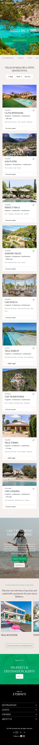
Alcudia (7, 348)
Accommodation (8, 58)
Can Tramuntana (14, 396)
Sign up (19, 676)
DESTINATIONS (9, 705)
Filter (18, 77)
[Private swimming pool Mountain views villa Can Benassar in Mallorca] (19, 96)
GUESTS (5, 709)
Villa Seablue (12, 350)
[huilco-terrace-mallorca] (19, 285)
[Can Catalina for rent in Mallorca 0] (19, 474)
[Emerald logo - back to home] (10, 2)
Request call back (19, 559)
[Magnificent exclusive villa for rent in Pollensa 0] (19, 236)
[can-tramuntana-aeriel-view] (19, 380)
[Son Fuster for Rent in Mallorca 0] (19, 144)
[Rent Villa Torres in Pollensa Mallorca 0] (19, 426)
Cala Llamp (8, 488)
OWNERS (6, 714)
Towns (29, 58)
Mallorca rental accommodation (19, 646)
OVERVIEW (20, 58)
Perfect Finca (12, 207)
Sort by (27, 77)
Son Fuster (11, 161)
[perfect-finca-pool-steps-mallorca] (19, 190)
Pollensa (8, 440)
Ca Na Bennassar (14, 112)
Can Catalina (12, 491)
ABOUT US (7, 719)
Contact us (19, 565)
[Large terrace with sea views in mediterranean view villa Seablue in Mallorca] (19, 334)
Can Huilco (11, 302)
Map (11, 77)
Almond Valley (13, 253)
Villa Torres (11, 442)
